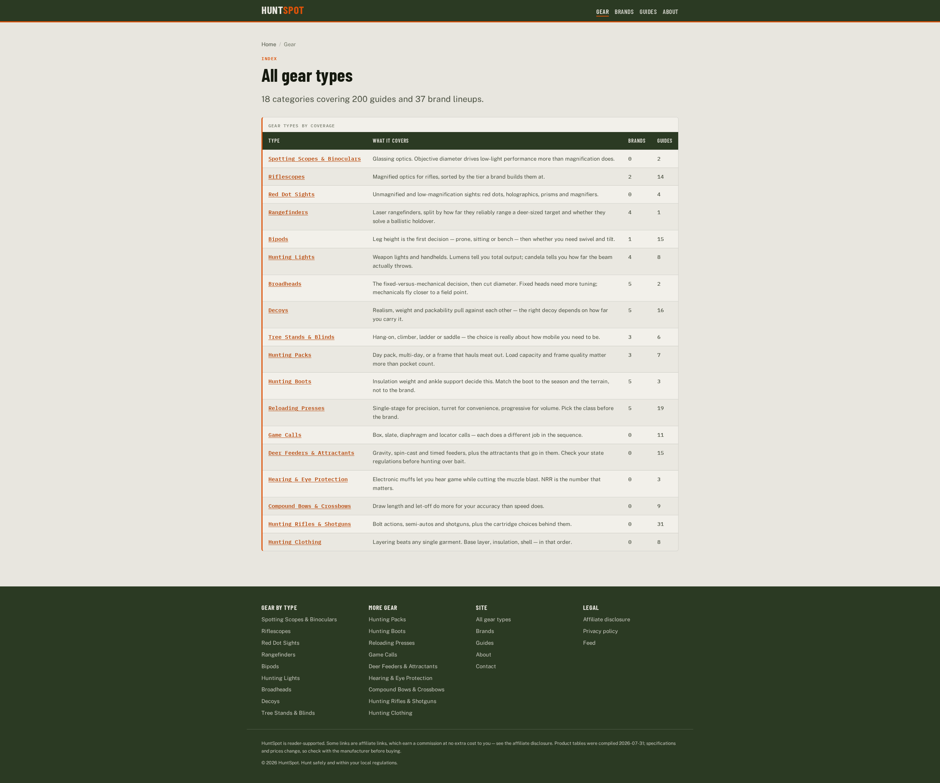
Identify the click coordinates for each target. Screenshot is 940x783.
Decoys (278, 310)
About (671, 11)
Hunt (282, 9)
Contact (486, 666)
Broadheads (284, 283)
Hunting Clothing (294, 541)
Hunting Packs (289, 354)
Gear (602, 11)
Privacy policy (600, 631)
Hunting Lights (291, 256)
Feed (589, 643)
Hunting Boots (289, 381)
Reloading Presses (296, 408)
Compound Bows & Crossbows (309, 506)
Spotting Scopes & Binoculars (314, 158)
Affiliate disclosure (606, 619)
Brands (624, 11)
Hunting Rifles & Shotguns (309, 523)
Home (268, 44)
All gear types (493, 619)
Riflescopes (286, 176)
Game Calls (284, 434)
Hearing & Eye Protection (308, 479)
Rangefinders (288, 212)
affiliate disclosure (532, 743)
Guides (648, 11)
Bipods (278, 239)
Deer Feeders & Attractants (311, 452)
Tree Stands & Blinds (301, 336)
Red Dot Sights (291, 194)
